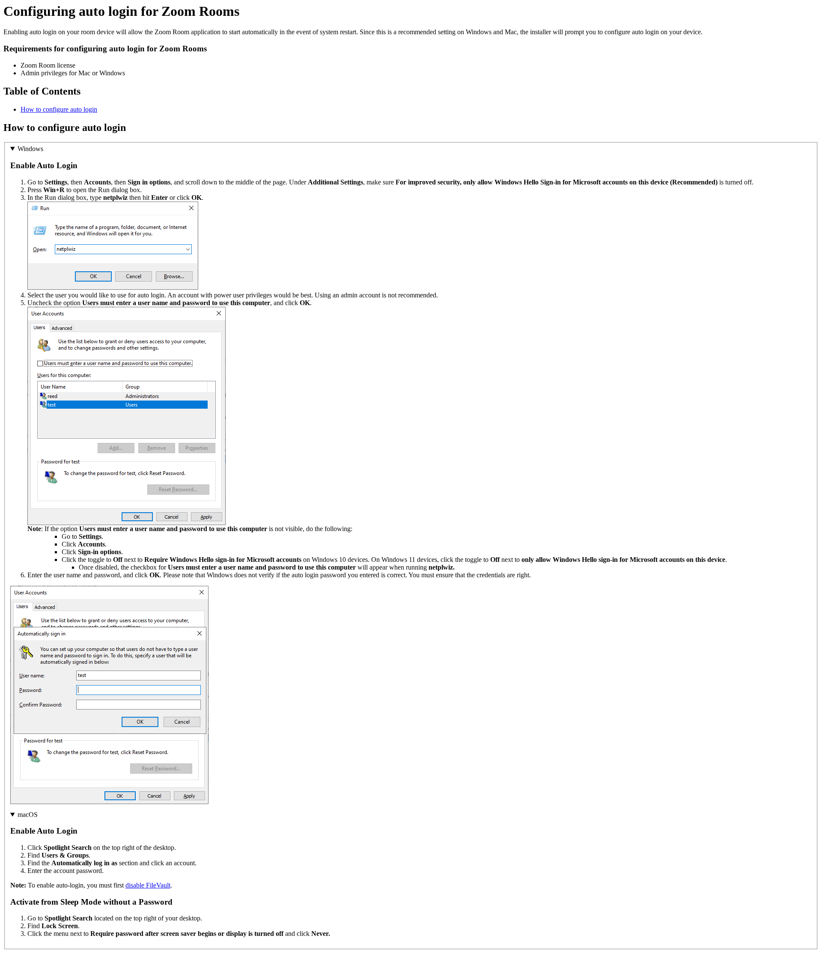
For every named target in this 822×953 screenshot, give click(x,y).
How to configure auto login (59, 109)
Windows (30, 148)
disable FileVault (147, 885)
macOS (28, 814)
